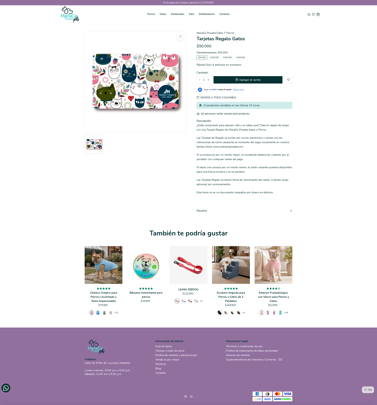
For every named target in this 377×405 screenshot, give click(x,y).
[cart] (318, 14)
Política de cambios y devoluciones (176, 355)
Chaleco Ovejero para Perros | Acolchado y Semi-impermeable (103, 297)
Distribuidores (207, 14)
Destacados (177, 14)
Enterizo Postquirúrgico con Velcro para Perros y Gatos (273, 297)
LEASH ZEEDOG (188, 289)
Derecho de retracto (238, 355)
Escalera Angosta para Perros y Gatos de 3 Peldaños (231, 297)
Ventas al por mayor (167, 359)
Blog (158, 368)
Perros (151, 14)
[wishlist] (313, 14)
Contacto (224, 14)
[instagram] (185, 396)
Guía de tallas (163, 346)
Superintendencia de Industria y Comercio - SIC (254, 359)
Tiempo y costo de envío (169, 350)
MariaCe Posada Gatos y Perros (215, 33)
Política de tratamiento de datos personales (252, 350)
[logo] (69, 14)
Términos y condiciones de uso (244, 346)
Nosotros (160, 364)
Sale (191, 14)
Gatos (163, 14)
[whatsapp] (191, 396)
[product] (180, 37)
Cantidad (202, 72)
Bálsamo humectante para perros (146, 295)
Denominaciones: (212, 52)
